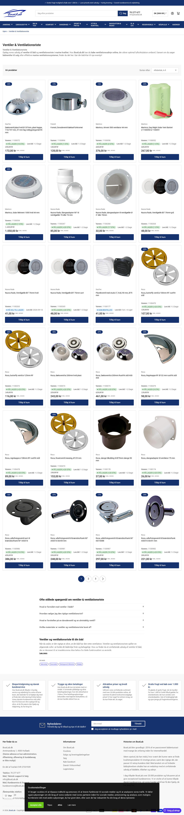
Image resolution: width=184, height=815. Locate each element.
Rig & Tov (35, 25)
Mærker (176, 25)
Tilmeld (138, 723)
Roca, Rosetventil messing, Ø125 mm (66, 458)
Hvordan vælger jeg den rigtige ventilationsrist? (61, 613)
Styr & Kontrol (95, 25)
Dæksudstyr (21, 25)
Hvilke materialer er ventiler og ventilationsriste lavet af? (65, 627)
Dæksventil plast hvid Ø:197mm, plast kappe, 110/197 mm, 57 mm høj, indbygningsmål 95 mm (23, 129)
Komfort (50, 25)
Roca (143, 289)
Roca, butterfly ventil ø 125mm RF (19, 375)
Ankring (6, 25)
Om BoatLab (68, 747)
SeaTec (8, 124)
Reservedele (147, 25)
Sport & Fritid (77, 25)
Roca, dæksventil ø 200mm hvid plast (66, 375)
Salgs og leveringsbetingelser (76, 754)
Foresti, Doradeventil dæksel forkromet (67, 127)
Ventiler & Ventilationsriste (19, 31)
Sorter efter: (145, 70)
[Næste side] (103, 579)
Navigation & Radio (115, 25)
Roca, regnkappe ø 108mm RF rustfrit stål (22, 458)
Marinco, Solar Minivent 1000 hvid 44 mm (22, 213)
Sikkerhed (63, 25)
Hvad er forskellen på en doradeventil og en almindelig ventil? (67, 620)
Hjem (5, 31)
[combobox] (81, 13)
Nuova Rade (55, 209)
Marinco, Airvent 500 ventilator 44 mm (112, 127)
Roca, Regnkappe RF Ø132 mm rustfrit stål (159, 375)
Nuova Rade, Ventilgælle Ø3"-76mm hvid (22, 293)
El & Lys (132, 25)
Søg (65, 758)
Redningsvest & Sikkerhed (67, 664)
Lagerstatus (68, 769)
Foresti (53, 124)
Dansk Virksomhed (71, 765)
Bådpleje (163, 25)
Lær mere (72, 805)
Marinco (99, 124)
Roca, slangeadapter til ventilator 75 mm (158, 458)
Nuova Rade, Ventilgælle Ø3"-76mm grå (157, 213)
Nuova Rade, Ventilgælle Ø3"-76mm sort (67, 293)
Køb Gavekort (69, 762)
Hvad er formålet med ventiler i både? (56, 607)
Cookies (67, 751)
